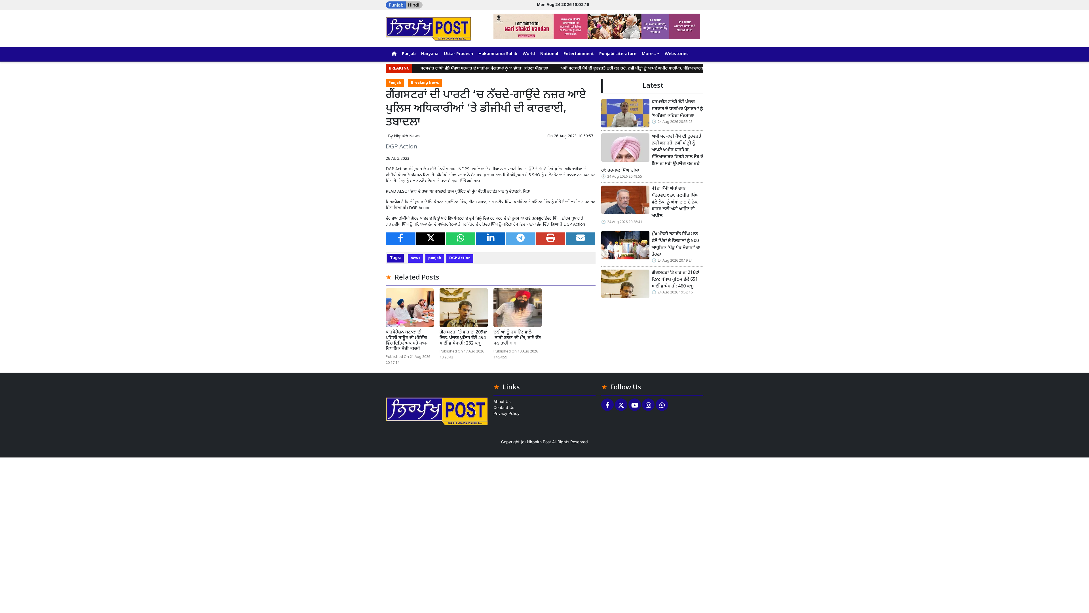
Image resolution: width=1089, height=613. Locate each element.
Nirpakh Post (539, 441)
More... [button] (649, 54)
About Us (501, 401)
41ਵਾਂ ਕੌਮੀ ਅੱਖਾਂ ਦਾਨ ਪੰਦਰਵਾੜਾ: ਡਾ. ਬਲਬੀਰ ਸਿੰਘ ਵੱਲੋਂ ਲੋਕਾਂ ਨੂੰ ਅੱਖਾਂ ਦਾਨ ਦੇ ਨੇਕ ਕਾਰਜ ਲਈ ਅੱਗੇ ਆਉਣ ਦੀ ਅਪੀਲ (675, 202)
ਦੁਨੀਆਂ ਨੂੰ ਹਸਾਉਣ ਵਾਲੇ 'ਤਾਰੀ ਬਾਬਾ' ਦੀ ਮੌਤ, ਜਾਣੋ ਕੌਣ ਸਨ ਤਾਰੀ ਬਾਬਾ (517, 337)
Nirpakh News (407, 136)
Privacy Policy (506, 413)
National (549, 54)
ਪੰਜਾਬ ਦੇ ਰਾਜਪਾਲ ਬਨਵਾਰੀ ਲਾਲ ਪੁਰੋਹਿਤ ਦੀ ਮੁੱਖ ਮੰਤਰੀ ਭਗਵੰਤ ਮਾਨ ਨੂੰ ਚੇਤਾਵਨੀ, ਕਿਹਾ (469, 191)
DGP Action (459, 258)
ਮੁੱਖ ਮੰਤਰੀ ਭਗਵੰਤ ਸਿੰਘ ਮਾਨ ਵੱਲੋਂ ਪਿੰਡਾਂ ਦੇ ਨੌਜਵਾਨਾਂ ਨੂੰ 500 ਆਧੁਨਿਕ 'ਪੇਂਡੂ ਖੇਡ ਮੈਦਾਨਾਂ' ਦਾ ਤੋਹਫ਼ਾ (676, 244)
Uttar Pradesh (458, 54)
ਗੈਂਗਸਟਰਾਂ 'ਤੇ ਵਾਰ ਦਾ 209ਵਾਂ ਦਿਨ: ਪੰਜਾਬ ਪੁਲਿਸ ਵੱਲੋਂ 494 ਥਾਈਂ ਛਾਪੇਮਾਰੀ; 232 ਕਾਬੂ (463, 337)
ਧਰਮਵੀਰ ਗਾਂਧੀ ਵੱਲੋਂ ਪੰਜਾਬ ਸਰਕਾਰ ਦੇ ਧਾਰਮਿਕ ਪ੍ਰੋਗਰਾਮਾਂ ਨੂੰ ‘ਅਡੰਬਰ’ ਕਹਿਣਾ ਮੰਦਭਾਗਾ (458, 68)
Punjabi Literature (617, 54)
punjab (434, 258)
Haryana (429, 54)
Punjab (409, 54)
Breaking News (425, 83)
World (529, 54)
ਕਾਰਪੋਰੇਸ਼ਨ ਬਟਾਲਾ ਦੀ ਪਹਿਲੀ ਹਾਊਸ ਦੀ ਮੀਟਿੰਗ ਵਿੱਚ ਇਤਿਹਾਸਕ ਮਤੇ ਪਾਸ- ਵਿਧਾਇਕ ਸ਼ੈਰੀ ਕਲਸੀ (407, 340)
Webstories (677, 54)
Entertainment (579, 54)
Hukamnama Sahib (497, 54)
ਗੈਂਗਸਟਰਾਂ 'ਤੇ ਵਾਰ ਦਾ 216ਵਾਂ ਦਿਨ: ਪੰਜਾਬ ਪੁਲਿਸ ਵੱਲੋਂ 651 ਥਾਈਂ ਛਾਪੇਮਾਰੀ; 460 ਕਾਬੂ (675, 279)
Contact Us (503, 407)
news (415, 258)
